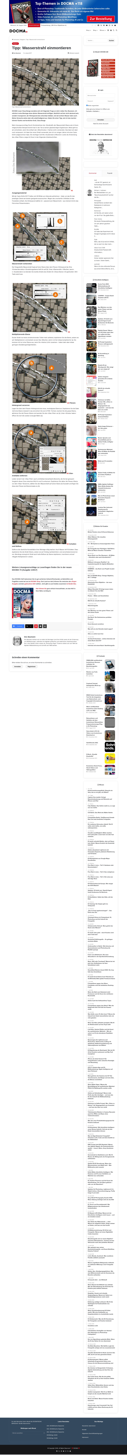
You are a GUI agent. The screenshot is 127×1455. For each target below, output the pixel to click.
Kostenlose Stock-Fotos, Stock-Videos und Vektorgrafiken (94, 768)
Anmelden (100, 120)
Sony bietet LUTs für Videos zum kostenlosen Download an (94, 733)
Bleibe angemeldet (93, 105)
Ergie (95, 239)
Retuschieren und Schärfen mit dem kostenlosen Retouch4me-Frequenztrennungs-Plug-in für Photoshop (94, 722)
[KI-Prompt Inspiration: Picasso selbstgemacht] (91, 346)
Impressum (85, 1437)
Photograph (97, 200)
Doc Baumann (17, 53)
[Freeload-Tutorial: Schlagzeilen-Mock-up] (110, 688)
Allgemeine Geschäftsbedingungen (92, 1433)
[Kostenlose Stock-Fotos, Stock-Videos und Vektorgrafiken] (110, 770)
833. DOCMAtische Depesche (55, 1429)
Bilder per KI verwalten (105, 461)
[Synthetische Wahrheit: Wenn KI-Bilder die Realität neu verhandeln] (91, 454)
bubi (95, 180)
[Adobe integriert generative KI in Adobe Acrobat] (91, 381)
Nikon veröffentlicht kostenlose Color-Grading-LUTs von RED (94, 708)
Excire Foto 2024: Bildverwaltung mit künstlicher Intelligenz (105, 286)
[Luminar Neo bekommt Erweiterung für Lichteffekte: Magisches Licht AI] (91, 511)
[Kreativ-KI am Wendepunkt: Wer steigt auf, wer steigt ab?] (91, 369)
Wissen (102, 30)
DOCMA (75, 1448)
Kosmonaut (97, 211)
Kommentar (93, 173)
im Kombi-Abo (71, 584)
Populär (109, 173)
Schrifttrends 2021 (92, 742)
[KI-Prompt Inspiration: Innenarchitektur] (91, 419)
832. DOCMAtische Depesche (55, 1432)
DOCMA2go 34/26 (52, 1435)
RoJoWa (96, 229)
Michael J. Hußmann (100, 190)
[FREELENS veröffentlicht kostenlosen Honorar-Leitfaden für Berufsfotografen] (110, 664)
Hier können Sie (41, 588)
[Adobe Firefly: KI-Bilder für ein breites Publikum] (91, 477)
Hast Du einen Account (100, 123)
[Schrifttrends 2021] (110, 747)
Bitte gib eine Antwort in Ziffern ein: (98, 109)
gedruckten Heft (30, 584)
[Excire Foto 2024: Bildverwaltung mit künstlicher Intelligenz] (91, 288)
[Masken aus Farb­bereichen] (110, 676)
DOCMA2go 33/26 (52, 1438)
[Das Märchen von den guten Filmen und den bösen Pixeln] (91, 311)
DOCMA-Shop (35, 581)
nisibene (96, 256)
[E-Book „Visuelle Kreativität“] (110, 758)
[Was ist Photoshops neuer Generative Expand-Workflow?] (91, 500)
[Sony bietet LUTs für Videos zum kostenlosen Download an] (110, 735)
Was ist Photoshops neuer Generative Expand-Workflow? (106, 497)
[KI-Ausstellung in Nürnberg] (91, 358)
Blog (94, 30)
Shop (88, 30)
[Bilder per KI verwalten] (91, 465)
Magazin (22, 39)
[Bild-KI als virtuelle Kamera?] (91, 392)
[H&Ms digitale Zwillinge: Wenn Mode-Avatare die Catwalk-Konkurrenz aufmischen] (91, 488)
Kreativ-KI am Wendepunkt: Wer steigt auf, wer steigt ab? (105, 367)
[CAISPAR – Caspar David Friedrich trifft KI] (91, 300)
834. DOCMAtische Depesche (55, 1426)
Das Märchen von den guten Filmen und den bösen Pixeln (105, 309)
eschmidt (97, 264)
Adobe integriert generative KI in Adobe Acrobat (105, 378)
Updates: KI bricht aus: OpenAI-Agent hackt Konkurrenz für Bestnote (106, 320)
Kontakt (84, 1429)
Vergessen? (111, 101)
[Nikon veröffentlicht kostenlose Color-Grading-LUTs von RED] (110, 711)
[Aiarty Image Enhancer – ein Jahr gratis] (91, 430)
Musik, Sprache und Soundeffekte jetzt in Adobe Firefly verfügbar (62, 25)
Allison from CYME (99, 247)
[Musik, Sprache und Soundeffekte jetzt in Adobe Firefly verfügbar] (91, 442)
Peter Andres (98, 219)
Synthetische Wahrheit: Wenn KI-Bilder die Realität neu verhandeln (106, 451)
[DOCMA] (18, 31)
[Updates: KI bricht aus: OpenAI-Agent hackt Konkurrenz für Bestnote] (91, 323)
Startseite (16, 39)
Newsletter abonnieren (89, 1426)
